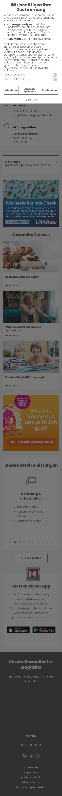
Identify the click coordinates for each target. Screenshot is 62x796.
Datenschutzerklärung (18, 55)
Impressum (31, 99)
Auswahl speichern (30, 90)
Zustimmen (49, 90)
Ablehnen (11, 90)
